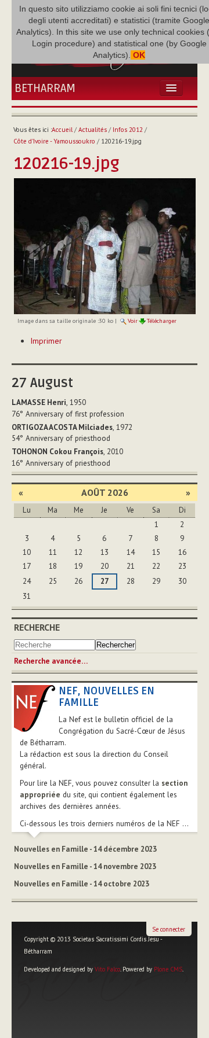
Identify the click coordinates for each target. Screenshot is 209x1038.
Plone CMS (168, 969)
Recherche (37, 627)
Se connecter (168, 929)
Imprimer (46, 341)
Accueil (62, 130)
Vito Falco (107, 969)
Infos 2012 (128, 130)
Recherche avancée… (51, 661)
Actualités (92, 130)
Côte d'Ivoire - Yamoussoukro (54, 141)
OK (138, 55)
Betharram (45, 88)
